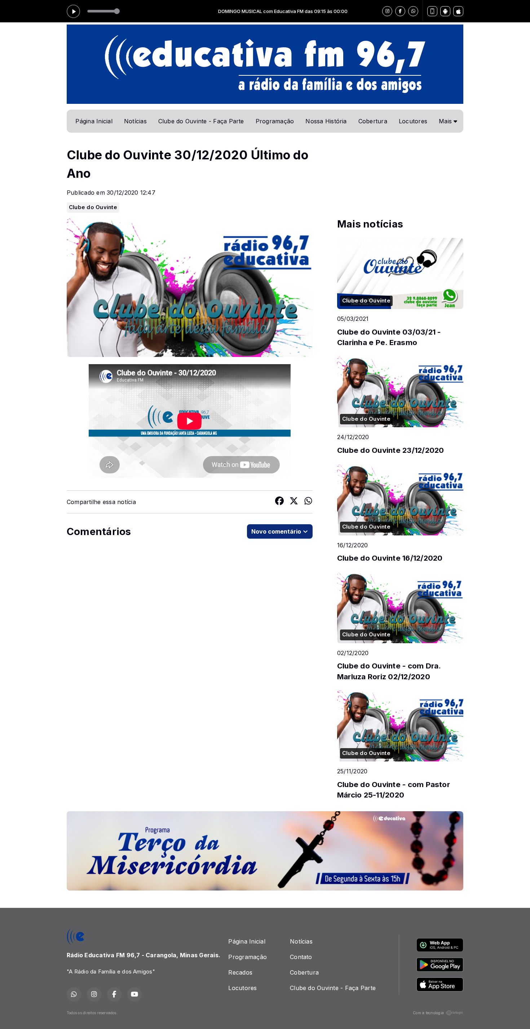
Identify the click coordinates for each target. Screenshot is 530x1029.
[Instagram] (387, 11)
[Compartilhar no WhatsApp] (308, 501)
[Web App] (432, 11)
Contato (301, 956)
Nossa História (325, 121)
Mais (446, 121)
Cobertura (372, 121)
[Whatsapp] (413, 11)
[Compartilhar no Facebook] (279, 501)
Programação (275, 121)
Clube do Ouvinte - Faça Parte (201, 121)
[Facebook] (400, 11)
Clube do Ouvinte (93, 207)
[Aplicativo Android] (445, 11)
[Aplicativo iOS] (458, 11)
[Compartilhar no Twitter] (294, 501)
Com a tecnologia (428, 1013)
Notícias (135, 121)
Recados (240, 972)
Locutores (413, 121)
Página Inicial (93, 121)
